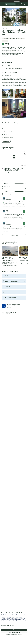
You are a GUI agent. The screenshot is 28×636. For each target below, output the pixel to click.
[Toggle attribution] (25, 165)
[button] (14, 16)
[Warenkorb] (21, 4)
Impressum (9, 307)
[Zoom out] (25, 153)
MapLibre (22, 165)
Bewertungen (17, 0)
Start (3, 312)
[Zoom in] (25, 152)
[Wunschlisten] (18, 4)
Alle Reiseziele (9, 312)
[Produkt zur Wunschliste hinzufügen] (24, 9)
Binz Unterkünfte (5, 313)
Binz (15, 312)
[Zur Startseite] (3, 4)
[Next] (26, 16)
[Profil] (24, 4)
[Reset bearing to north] (25, 155)
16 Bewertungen (8, 44)
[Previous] (2, 16)
